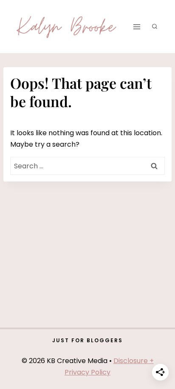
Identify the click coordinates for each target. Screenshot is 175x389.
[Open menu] (136, 26)
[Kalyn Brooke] (66, 26)
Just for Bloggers (87, 340)
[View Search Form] (155, 27)
